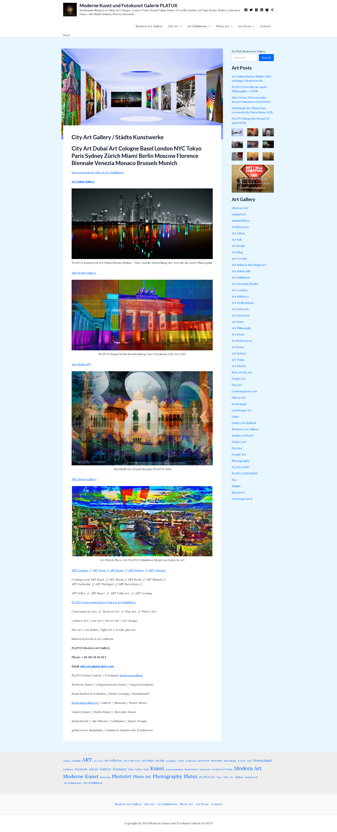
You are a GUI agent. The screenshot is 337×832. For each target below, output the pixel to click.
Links (235, 416)
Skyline (236, 486)
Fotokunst (81, 769)
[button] (180, 26)
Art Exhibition (241, 277)
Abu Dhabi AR (80, 364)
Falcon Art (239, 397)
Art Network (240, 309)
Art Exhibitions (197, 26)
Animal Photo (241, 220)
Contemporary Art (244, 391)
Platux (191, 776)
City (249, 760)
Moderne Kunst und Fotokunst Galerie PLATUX (128, 5)
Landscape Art (242, 410)
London (83, 570)
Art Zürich (238, 366)
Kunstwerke (205, 769)
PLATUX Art (207, 777)
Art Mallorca (240, 296)
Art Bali (237, 239)
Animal (66, 760)
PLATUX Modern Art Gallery (249, 51)
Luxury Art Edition (244, 423)
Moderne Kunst (81, 776)
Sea (234, 479)
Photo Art (222, 26)
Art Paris (238, 321)
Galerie (93, 769)
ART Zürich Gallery (84, 479)
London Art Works (222, 769)
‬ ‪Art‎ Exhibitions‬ (72, 783)
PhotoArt (121, 776)
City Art (173, 26)
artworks (216, 760)
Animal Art (239, 214)
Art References (242, 340)
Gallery (105, 769)
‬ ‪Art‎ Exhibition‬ (92, 783)
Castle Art (238, 378)
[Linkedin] (261, 9)
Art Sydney (239, 353)
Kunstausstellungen (85, 703)
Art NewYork (240, 315)
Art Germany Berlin (245, 284)
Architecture (240, 227)
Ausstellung (229, 760)
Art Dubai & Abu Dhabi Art (249, 265)
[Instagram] (256, 9)
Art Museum (191, 761)
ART (75, 570)
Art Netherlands (243, 302)
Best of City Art (242, 372)
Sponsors (238, 492)
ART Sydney (136, 570)
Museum (105, 777)
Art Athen (238, 233)
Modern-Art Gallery (149, 26)
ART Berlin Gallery (84, 273)
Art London (239, 290)
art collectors (132, 760)
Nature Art (239, 442)
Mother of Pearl (242, 435)
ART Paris (99, 570)
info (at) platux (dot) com (97, 666)
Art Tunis (238, 359)
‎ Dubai (238, 777)
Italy (146, 769)
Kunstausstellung (131, 675)
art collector (113, 760)
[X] (251, 9)
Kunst (157, 768)
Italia (131, 769)
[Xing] (272, 9)
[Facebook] (245, 9)
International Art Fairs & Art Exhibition (98, 172)
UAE (225, 777)
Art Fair (160, 760)
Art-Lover (98, 761)
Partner (237, 448)
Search (266, 57)
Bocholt (241, 760)
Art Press (244, 26)
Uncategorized (242, 498)
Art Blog (237, 252)
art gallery (171, 760)
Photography (240, 461)
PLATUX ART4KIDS (244, 473)
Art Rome (238, 347)
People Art (239, 454)
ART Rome (117, 570)
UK (231, 777)
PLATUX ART (240, 467)
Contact (265, 26)
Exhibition (68, 769)
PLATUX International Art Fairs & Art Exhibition (104, 602)
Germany (120, 769)
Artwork (203, 760)
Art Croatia (239, 258)
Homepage (239, 404)
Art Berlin (238, 246)
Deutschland (262, 760)
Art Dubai (148, 760)
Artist (181, 760)
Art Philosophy (241, 328)
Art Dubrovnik (241, 271)
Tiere (219, 777)
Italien (138, 769)
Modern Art (248, 768)
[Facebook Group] (267, 9)
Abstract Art (240, 208)
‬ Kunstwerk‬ (250, 777)
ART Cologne (157, 570)
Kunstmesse (191, 769)
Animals (76, 760)
